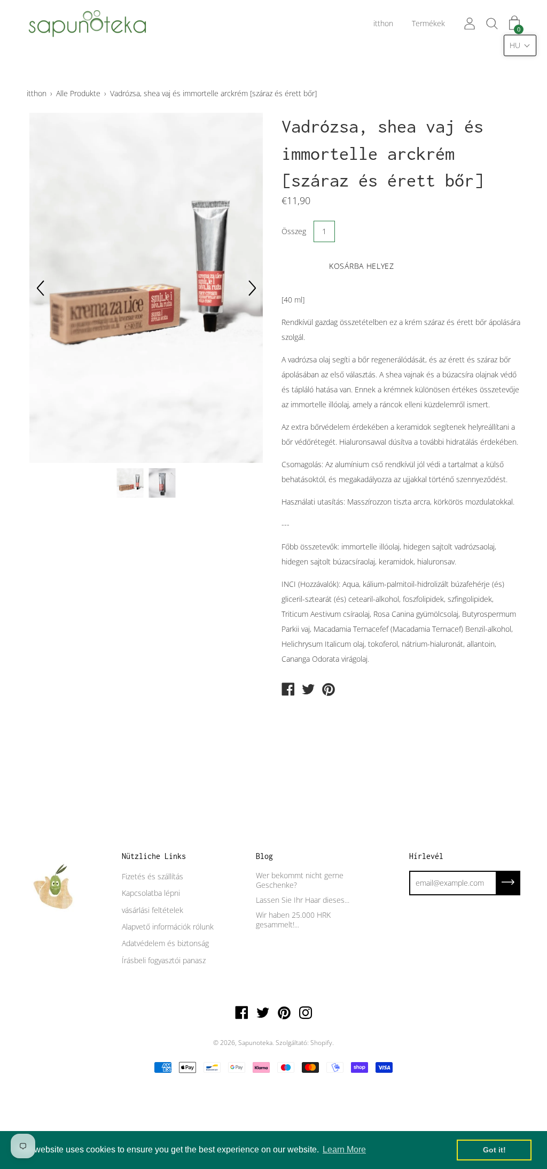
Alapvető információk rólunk (168, 927)
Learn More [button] (344, 1149)
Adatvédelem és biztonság (165, 943)
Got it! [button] (494, 1149)
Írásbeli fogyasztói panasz (164, 960)
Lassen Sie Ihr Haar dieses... (302, 900)
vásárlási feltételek (152, 910)
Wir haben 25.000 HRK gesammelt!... (293, 920)
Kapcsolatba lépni (151, 893)
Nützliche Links (154, 856)
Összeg (294, 231)
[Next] (252, 288)
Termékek (428, 23)
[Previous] (40, 288)
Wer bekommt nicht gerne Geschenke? (299, 880)
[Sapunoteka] (288, 690)
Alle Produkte (78, 93)
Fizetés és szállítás (152, 876)
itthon (383, 23)
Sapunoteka (255, 1042)
